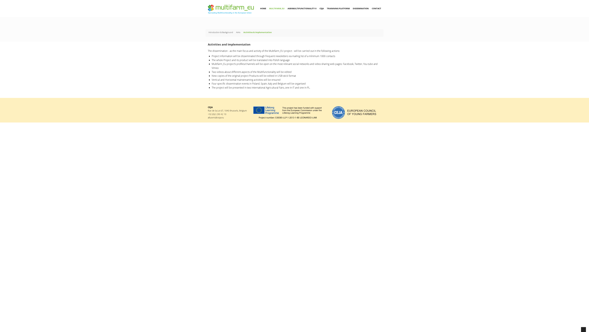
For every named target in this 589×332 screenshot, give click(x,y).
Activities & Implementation (257, 32)
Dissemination (361, 8)
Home (263, 8)
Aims (238, 32)
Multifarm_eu (277, 8)
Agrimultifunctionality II (302, 8)
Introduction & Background (221, 32)
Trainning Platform (338, 8)
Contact (376, 8)
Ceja (322, 8)
